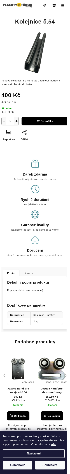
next (66, 375)
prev (4, 375)
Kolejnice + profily (44, 314)
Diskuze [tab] (28, 273)
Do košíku (47, 121)
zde (53, 444)
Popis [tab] (11, 273)
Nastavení (34, 453)
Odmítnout (17, 465)
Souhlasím (50, 465)
